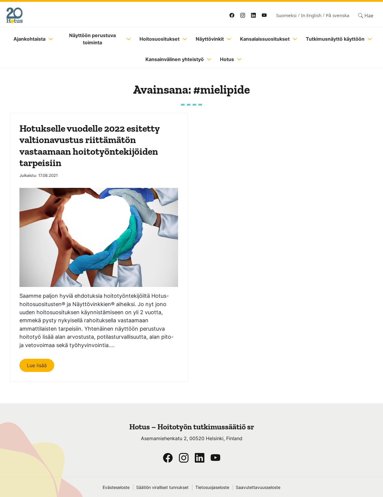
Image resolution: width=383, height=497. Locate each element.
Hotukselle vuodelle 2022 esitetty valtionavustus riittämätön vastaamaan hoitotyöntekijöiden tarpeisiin (89, 145)
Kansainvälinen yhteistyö (174, 59)
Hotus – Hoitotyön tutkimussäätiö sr (191, 426)
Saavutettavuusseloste (258, 487)
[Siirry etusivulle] (90, 15)
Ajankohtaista (29, 39)
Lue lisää (37, 365)
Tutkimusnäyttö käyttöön (335, 39)
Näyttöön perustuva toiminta (92, 38)
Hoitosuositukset (159, 39)
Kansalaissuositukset (265, 39)
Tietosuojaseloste (212, 487)
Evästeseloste (116, 487)
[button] (365, 15)
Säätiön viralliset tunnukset (162, 487)
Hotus (227, 59)
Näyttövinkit (210, 39)
